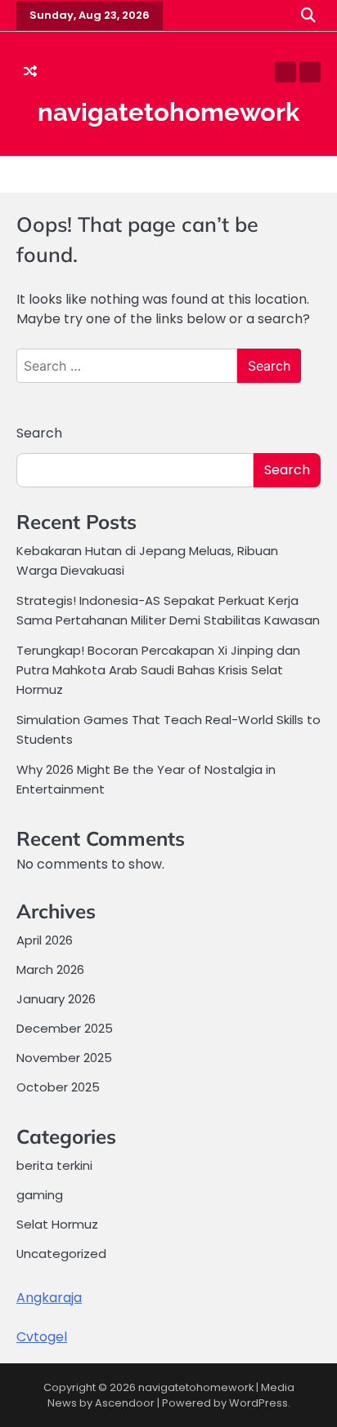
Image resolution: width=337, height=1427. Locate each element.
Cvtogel (41, 1336)
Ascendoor (125, 1403)
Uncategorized (61, 1253)
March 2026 (50, 969)
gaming (39, 1194)
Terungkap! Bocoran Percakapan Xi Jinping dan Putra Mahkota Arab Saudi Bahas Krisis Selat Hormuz (158, 670)
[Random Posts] (30, 72)
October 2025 (58, 1087)
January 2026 (56, 998)
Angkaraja (49, 1297)
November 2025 (64, 1057)
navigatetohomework (168, 112)
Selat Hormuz (57, 1224)
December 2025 (64, 1028)
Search (39, 433)
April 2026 (44, 940)
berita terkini (54, 1165)
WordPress (258, 1403)
